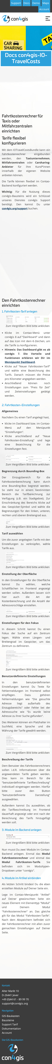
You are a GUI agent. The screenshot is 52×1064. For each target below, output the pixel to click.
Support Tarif (10, 1024)
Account (44, 9)
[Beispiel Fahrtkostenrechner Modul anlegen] (28, 837)
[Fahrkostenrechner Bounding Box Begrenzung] (28, 458)
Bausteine (8, 1020)
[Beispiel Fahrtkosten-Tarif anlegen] (28, 320)
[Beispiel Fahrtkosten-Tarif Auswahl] (28, 522)
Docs (27, 3)
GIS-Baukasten (10, 1016)
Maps (45, 3)
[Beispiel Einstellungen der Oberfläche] (28, 558)
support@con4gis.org (15, 1003)
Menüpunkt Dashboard (20, 362)
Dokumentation (11, 1028)
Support (16, 3)
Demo (36, 3)
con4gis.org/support (15, 208)
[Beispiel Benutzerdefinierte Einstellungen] (28, 658)
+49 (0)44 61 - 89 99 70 (15, 999)
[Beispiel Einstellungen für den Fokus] (28, 612)
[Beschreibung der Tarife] (28, 743)
